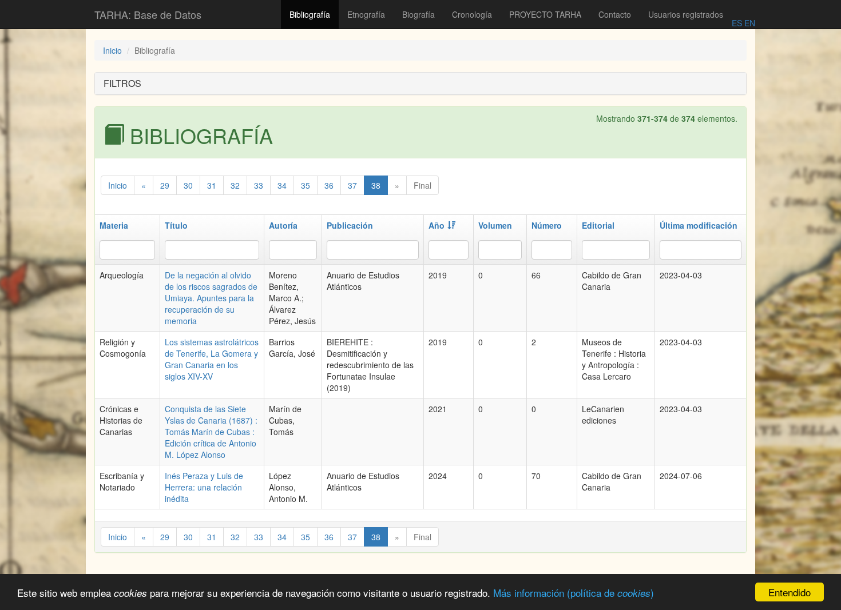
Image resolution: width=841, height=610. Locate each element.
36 (329, 185)
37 (352, 185)
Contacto (614, 14)
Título (176, 225)
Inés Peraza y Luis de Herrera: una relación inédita (204, 487)
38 (375, 185)
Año (437, 225)
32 (235, 185)
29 (164, 185)
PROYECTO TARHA (545, 14)
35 (305, 185)
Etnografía (366, 14)
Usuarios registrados (685, 14)
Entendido (789, 592)
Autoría (283, 225)
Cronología (472, 14)
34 (282, 185)
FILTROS (122, 83)
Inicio (112, 50)
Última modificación (698, 225)
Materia (114, 225)
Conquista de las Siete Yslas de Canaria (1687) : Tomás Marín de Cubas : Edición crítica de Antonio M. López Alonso (211, 431)
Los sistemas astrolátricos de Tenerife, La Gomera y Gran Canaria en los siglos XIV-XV (212, 359)
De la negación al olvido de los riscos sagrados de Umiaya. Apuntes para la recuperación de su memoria (211, 297)
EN (748, 23)
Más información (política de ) (573, 592)
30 (188, 185)
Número (546, 225)
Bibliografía (309, 14)
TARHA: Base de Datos (147, 14)
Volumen (495, 225)
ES (737, 23)
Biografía (418, 14)
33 (258, 185)
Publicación (350, 225)
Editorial (598, 225)
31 (211, 185)
